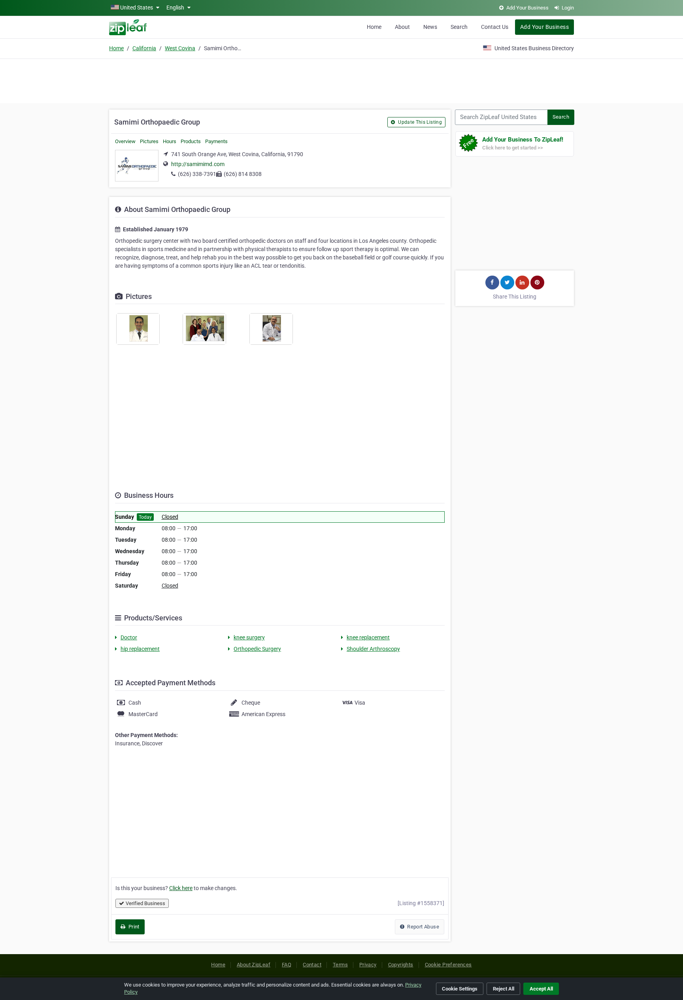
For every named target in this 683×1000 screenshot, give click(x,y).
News (430, 27)
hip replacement (140, 649)
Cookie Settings (459, 989)
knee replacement (368, 637)
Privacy (368, 965)
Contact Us (494, 27)
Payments (216, 141)
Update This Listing (419, 122)
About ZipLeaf (253, 965)
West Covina (180, 48)
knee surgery (249, 637)
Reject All (503, 989)
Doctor (129, 637)
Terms (340, 965)
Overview (125, 141)
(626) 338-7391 (197, 174)
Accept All (541, 989)
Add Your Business (544, 27)
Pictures (149, 141)
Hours (169, 141)
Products (191, 141)
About (402, 27)
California (144, 48)
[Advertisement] (341, 80)
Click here (180, 888)
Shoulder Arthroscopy (373, 649)
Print (133, 927)
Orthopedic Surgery (257, 649)
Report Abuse (422, 927)
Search (459, 27)
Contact (312, 965)
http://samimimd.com (198, 164)
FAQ (286, 965)
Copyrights (400, 965)
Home (374, 27)
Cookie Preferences (448, 965)
